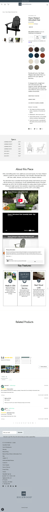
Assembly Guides (6, 445)
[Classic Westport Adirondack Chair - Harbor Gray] (9, 336)
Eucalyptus (42, 61)
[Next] (47, 288)
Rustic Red (42, 55)
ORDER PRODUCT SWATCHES (33, 96)
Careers (4, 471)
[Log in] (5, 4)
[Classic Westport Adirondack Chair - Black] (4, 335)
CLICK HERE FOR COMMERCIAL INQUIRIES (36, 103)
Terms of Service (6, 467)
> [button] (35, 423)
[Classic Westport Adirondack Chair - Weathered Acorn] (3, 335)
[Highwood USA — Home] (25, 4)
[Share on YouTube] (15, 486)
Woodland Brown (36, 67)
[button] (45, 395)
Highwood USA (32, 15)
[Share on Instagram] (8, 486)
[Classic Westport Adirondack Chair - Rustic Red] (3, 336)
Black (36, 49)
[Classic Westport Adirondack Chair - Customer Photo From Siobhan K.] (8, 367)
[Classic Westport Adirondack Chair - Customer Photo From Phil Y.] (17, 367)
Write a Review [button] (44, 366)
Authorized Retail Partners (8, 460)
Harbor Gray (30, 67)
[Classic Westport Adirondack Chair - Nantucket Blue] (8, 335)
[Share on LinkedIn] (13, 486)
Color (31, 45)
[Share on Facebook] (3, 486)
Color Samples (6, 465)
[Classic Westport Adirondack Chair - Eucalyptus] (8, 336)
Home (4, 12)
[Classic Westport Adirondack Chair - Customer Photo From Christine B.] (12, 367)
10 (32, 423)
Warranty (4, 449)
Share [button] (3, 395)
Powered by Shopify (25, 507)
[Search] (1, 4)
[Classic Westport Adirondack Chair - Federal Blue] (9, 335)
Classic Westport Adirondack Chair (7, 392)
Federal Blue (36, 55)
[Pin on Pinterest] (10, 486)
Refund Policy (5, 451)
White (36, 61)
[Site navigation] (47, 4)
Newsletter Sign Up (7, 474)
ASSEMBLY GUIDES (31, 99)
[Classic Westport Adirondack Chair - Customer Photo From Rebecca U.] (3, 367)
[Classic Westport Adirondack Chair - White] (6, 336)
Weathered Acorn (30, 49)
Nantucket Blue (30, 55)
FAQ (3, 456)
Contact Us (5, 462)
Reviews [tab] (3, 376)
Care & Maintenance (7, 447)
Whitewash (30, 61)
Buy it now (44, 37)
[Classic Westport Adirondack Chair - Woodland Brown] (3, 337)
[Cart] (8, 4)
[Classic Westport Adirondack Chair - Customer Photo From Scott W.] (12, 371)
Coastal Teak (42, 49)
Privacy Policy (5, 469)
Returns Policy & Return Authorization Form (12, 454)
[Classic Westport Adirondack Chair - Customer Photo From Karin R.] (17, 371)
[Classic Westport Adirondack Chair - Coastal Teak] (6, 335)
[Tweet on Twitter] (5, 486)
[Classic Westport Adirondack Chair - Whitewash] (4, 336)
